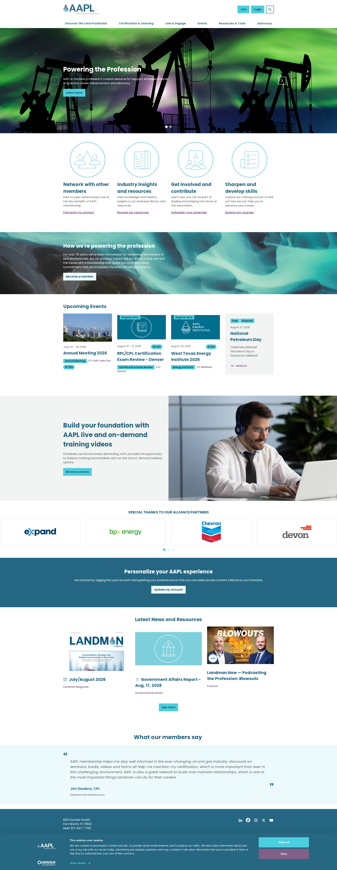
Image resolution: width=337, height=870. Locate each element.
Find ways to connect (78, 212)
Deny (284, 853)
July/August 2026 (86, 679)
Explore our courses (239, 212)
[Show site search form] (270, 9)
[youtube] (271, 820)
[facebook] (248, 820)
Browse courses (77, 472)
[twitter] (263, 820)
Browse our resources (133, 212)
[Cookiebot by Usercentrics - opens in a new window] (46, 863)
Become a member (79, 277)
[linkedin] (240, 820)
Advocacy (264, 23)
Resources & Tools (232, 23)
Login (258, 9)
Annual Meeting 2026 (85, 353)
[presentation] (55, 80)
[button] (166, 127)
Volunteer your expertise (189, 212)
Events (202, 23)
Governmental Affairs (149, 693)
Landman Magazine (76, 687)
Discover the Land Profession (86, 23)
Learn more (74, 93)
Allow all (284, 842)
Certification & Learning (136, 23)
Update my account (168, 590)
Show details (78, 863)
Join (243, 9)
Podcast (212, 686)
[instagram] (255, 820)
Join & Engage (175, 23)
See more (168, 707)
